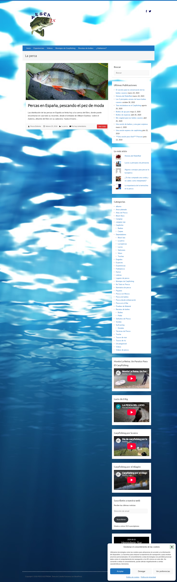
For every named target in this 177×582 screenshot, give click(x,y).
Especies (119, 263)
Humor (118, 272)
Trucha (118, 334)
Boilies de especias (123, 115)
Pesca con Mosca (122, 294)
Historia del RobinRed (124, 96)
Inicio (28, 48)
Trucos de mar (121, 337)
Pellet (120, 316)
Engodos (119, 259)
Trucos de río (121, 341)
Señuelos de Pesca (123, 319)
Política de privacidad (148, 577)
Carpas (120, 231)
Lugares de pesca (122, 278)
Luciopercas (122, 244)
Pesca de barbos (122, 297)
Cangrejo (119, 219)
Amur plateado (121, 210)
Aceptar (120, 571)
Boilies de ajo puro (123, 112)
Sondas (119, 322)
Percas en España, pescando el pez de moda (66, 105)
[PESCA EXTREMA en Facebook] (146, 11)
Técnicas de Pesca (123, 331)
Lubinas (119, 275)
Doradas (121, 328)
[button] (172, 547)
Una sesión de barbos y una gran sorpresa (132, 124)
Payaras (119, 291)
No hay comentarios (79, 126)
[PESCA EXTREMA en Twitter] (150, 11)
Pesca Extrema (35, 126)
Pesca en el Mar (122, 303)
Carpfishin (119, 225)
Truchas (121, 256)
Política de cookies (132, 577)
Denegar (141, 571)
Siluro (120, 253)
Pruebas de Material (123, 306)
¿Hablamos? (101, 48)
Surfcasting (120, 325)
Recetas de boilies (85, 48)
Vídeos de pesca (122, 350)
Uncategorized (121, 344)
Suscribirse (121, 519)
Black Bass (120, 216)
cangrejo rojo (120, 222)
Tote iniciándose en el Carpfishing (128, 105)
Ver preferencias (163, 571)
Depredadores (121, 235)
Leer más (102, 126)
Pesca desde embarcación (126, 300)
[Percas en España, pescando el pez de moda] (67, 81)
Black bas (121, 238)
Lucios (120, 247)
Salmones (121, 250)
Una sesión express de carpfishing (129, 130)
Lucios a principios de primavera (137, 163)
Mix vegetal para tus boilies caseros (129, 118)
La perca (65, 126)
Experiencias (39, 48)
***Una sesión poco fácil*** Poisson (129, 137)
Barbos (120, 228)
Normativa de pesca (123, 288)
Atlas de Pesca (121, 213)
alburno (118, 206)
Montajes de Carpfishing (65, 48)
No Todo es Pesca (123, 284)
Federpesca (120, 269)
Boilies (120, 312)
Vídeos (50, 48)
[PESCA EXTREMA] (44, 24)
